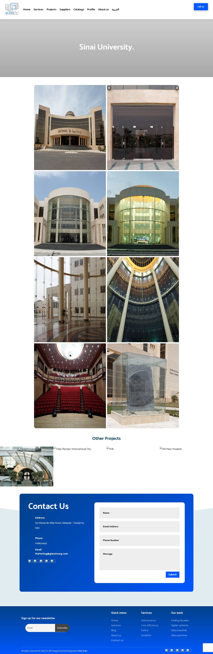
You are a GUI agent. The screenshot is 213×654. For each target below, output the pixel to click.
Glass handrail (179, 630)
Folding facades (180, 620)
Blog (113, 630)
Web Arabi (82, 651)
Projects (51, 9)
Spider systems (179, 625)
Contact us (117, 640)
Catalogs (78, 9)
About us (103, 9)
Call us (200, 7)
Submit (172, 574)
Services (38, 9)
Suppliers (65, 9)
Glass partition (179, 635)
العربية (115, 9)
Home (26, 9)
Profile (91, 9)
